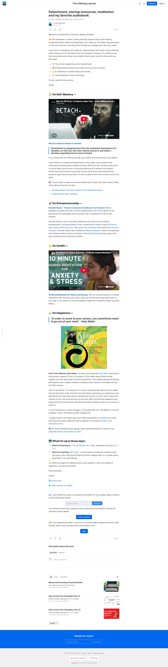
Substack (74, 663)
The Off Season (78, 445)
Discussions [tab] (63, 577)
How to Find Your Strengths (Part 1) (64, 596)
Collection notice (98, 653)
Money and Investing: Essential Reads (65, 582)
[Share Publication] (144, 3)
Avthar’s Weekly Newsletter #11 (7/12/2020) (64, 599)
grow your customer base (90, 227)
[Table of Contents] (2, 333)
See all (52, 623)
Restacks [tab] (61, 552)
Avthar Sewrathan (59, 23)
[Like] (50, 30)
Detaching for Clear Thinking (64, 194)
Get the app (94, 658)
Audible (104, 418)
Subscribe (152, 3)
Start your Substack (79, 658)
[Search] (140, 3)
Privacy (84, 653)
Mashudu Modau (92, 230)
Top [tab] (51, 577)
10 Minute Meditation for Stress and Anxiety (68, 295)
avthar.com (56, 481)
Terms (90, 653)
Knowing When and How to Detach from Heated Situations (77, 190)
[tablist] (57, 553)
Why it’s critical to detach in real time (65, 143)
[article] (84, 586)
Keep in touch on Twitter (62, 485)
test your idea (72, 227)
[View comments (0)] (55, 30)
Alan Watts (103, 373)
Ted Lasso (74, 452)
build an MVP (59, 227)
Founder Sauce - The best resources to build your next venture (77, 208)
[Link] (45, 94)
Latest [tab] (56, 577)
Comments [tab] (53, 552)
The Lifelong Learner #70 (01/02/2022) (62, 585)
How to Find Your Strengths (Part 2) (64, 610)
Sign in (161, 3)
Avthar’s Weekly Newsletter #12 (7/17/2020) (64, 612)
